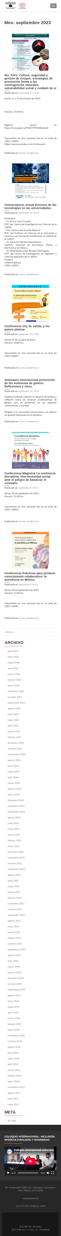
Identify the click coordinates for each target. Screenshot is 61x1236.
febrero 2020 (14, 972)
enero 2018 (14, 1081)
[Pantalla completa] (52, 1172)
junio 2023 (13, 823)
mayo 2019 (13, 1007)
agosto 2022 (14, 875)
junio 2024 (13, 766)
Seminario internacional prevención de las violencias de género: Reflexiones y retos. (29, 383)
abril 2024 (13, 777)
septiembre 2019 (16, 990)
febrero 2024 (14, 789)
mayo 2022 (13, 886)
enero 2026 (14, 685)
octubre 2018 (15, 1041)
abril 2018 (13, 1064)
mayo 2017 (13, 1104)
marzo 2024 (14, 783)
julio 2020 (13, 961)
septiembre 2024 (16, 754)
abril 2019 (13, 1012)
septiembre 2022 (16, 869)
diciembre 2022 (16, 852)
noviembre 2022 (16, 858)
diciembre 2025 (16, 691)
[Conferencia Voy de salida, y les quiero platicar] (30, 303)
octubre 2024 (15, 749)
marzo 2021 (14, 932)
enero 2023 (14, 846)
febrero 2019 (14, 1024)
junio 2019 (13, 1001)
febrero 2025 (14, 737)
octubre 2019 (15, 984)
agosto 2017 (14, 1093)
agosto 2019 (14, 995)
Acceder (12, 1121)
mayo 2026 (13, 662)
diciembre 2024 (16, 743)
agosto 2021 (14, 921)
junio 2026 (13, 657)
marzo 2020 (14, 967)
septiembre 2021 (16, 915)
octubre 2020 (15, 944)
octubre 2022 (15, 863)
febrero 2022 (14, 898)
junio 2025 (13, 714)
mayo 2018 (13, 1058)
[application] (30, 1161)
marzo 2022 (14, 892)
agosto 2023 (14, 817)
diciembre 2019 (16, 978)
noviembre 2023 (16, 806)
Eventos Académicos (28, 153)
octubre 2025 (15, 697)
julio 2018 (13, 1053)
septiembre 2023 (16, 812)
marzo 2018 (14, 1070)
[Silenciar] (47, 1172)
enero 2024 (14, 794)
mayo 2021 (13, 926)
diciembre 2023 (16, 800)
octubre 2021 (15, 909)
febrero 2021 (14, 938)
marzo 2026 (14, 674)
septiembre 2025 (16, 703)
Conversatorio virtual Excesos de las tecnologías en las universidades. (30, 206)
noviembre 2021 (16, 903)
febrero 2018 (14, 1076)
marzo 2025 (14, 731)
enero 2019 (14, 1030)
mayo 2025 (13, 720)
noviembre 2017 (16, 1087)
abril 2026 (13, 668)
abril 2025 (13, 726)
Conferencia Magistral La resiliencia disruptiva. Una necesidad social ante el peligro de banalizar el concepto (29, 478)
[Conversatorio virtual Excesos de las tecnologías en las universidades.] (30, 182)
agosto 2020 (14, 955)
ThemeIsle (44, 1229)
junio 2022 (13, 881)
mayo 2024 (13, 771)
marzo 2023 (14, 835)
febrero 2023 (14, 840)
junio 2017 (13, 1099)
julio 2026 (13, 651)
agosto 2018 (14, 1047)
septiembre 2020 (16, 949)
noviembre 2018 (16, 1035)
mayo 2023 (13, 829)
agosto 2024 (14, 760)
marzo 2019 (14, 1018)
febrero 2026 (14, 680)
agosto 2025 (14, 708)
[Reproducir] (8, 1172)
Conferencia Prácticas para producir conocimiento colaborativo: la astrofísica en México (30, 576)
